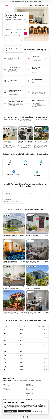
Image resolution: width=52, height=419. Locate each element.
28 (16, 48)
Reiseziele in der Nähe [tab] (7, 380)
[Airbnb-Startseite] (6, 5)
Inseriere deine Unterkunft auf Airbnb (39, 5)
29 (19, 48)
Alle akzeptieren (10, 411)
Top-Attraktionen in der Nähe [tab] (35, 380)
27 (14, 48)
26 (11, 48)
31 (6, 50)
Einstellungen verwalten (38, 411)
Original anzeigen (37, 1)
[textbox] (10, 29)
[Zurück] (23, 124)
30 (21, 48)
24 (6, 48)
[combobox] (16, 25)
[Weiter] (28, 124)
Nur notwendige (24, 411)
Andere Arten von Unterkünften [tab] (20, 380)
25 (9, 48)
